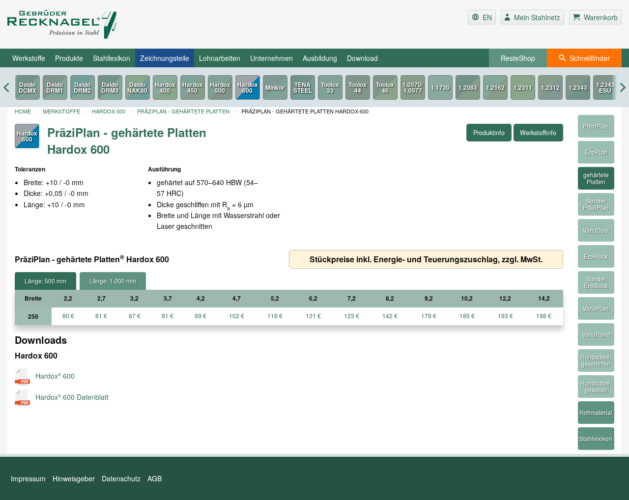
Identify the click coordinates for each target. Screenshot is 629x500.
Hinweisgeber (74, 478)
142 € (390, 315)
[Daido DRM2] (82, 87)
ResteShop (518, 58)
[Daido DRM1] (55, 87)
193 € (505, 315)
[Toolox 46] (385, 87)
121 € (313, 315)
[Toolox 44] (357, 87)
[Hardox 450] (192, 87)
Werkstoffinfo (538, 132)
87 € (135, 315)
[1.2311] (523, 87)
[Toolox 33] (330, 87)
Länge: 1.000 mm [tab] (112, 281)
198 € (543, 315)
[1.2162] (495, 87)
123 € (351, 315)
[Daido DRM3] (110, 87)
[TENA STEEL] (302, 87)
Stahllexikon (111, 58)
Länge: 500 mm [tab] (45, 281)
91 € (167, 315)
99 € (200, 315)
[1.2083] (468, 87)
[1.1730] (440, 87)
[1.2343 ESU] (605, 87)
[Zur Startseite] (109, 24)
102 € (236, 315)
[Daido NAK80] (137, 87)
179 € (428, 315)
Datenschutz (121, 478)
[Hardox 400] (165, 87)
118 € (275, 315)
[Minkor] (275, 87)
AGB (154, 478)
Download (362, 58)
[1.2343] (578, 87)
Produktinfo (489, 132)
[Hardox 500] (220, 87)
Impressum (28, 478)
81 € (101, 315)
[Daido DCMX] (27, 87)
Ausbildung (320, 58)
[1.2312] (550, 87)
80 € (68, 315)
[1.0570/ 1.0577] (412, 87)
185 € (467, 315)
